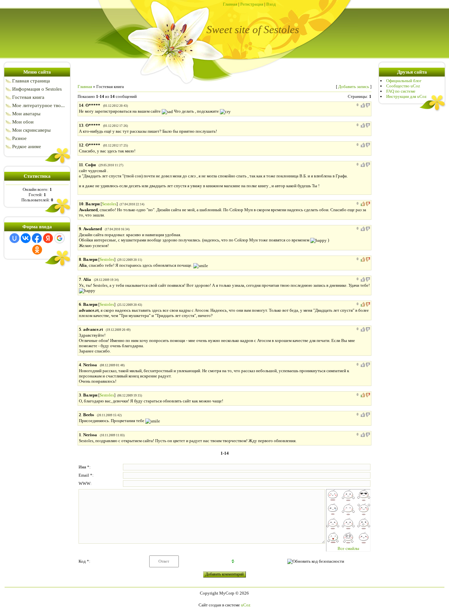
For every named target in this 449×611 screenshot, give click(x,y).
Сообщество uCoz (403, 85)
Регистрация (251, 4)
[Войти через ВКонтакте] (26, 238)
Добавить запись (353, 86)
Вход (271, 4)
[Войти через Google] (59, 238)
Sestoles (109, 203)
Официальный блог (403, 80)
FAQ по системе (400, 91)
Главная (230, 4)
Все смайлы (348, 548)
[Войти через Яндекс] (48, 238)
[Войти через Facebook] (37, 238)
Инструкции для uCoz (406, 96)
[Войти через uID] (14, 238)
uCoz (245, 604)
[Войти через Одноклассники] (37, 250)
